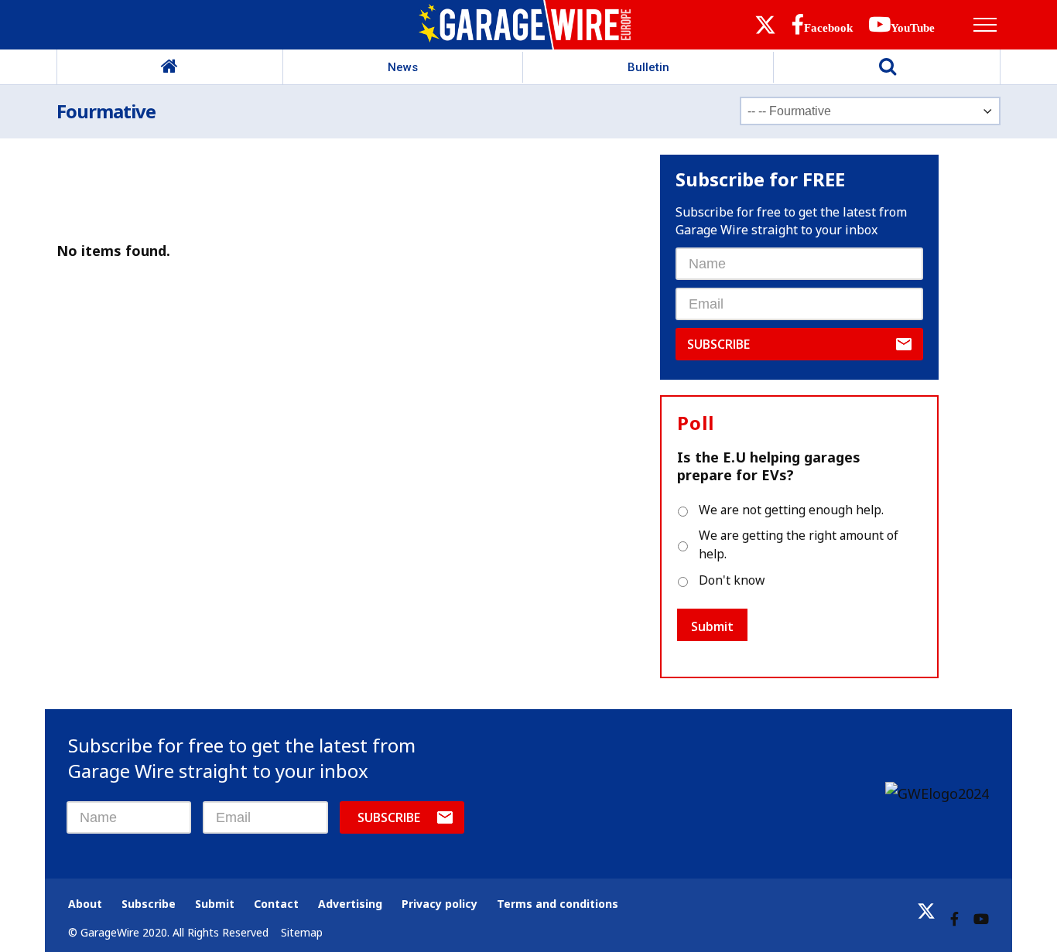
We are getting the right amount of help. (798, 544)
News (403, 67)
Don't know (732, 580)
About (85, 903)
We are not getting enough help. (791, 509)
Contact (276, 903)
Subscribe (718, 344)
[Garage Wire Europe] (528, 24)
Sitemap (302, 932)
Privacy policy (439, 903)
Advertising (350, 903)
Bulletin (648, 67)
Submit (712, 626)
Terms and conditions (557, 903)
